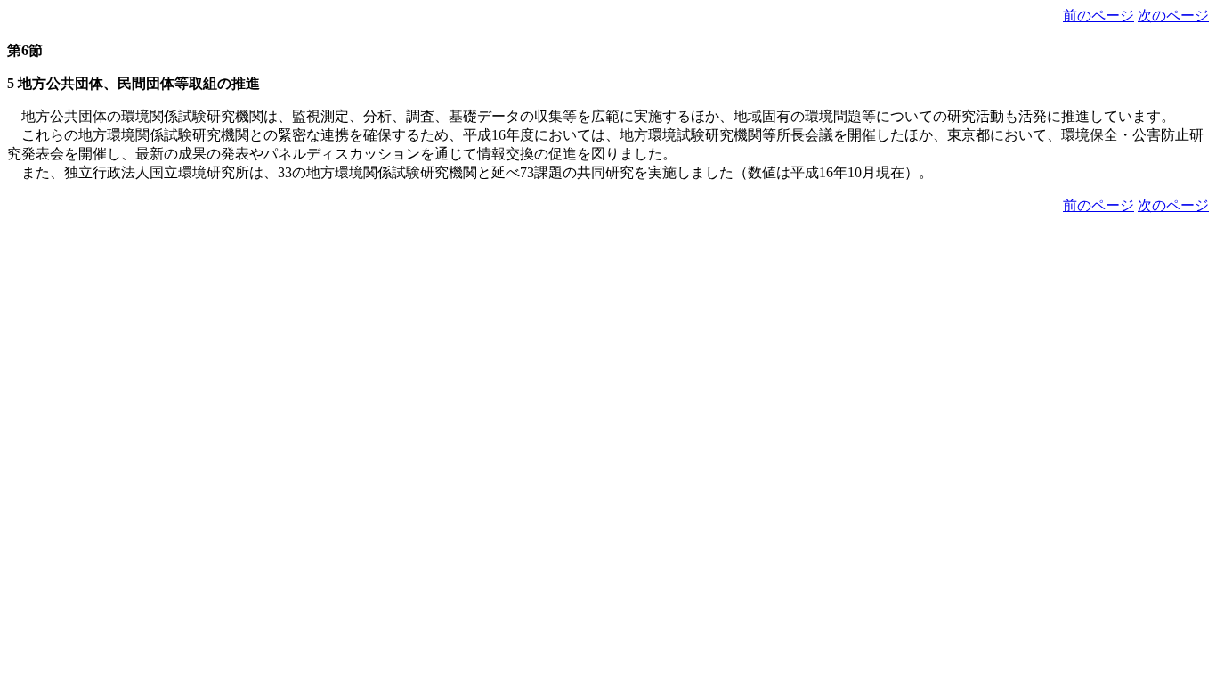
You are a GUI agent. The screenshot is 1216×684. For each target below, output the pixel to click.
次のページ (1173, 15)
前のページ (1098, 15)
